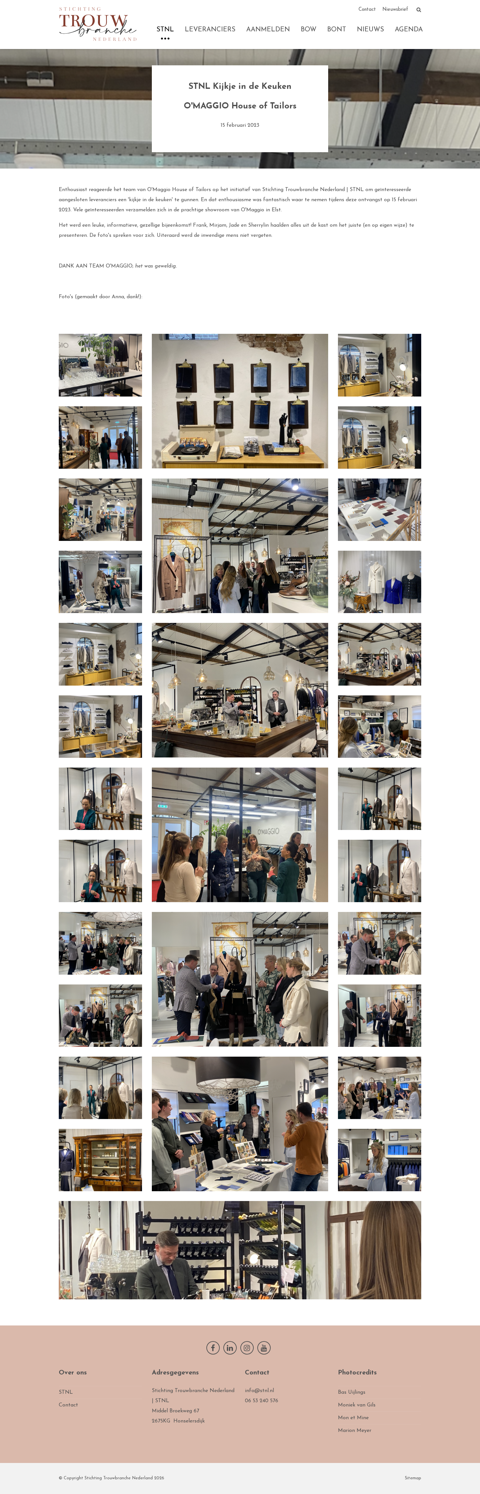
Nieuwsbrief (395, 9)
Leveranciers (210, 29)
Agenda (409, 29)
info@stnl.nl (259, 1390)
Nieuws (370, 29)
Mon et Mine (353, 1418)
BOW (308, 29)
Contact (367, 9)
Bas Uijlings (351, 1392)
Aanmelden (268, 29)
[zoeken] (418, 9)
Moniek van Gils (357, 1405)
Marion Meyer (354, 1430)
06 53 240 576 (261, 1401)
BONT (336, 29)
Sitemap (413, 1478)
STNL (165, 29)
